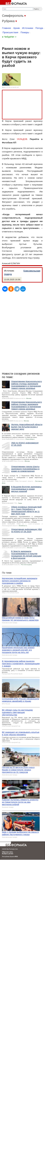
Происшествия (10, 32)
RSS (16, 856)
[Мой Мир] (23, 289)
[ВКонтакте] (5, 289)
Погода (39, 28)
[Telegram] (17, 289)
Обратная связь (7, 852)
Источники (27, 28)
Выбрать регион (7, 853)
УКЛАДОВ (22, 139)
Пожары (25, 32)
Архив (16, 28)
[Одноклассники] (11, 289)
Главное (6, 28)
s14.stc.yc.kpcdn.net (12, 87)
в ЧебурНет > (9, 37)
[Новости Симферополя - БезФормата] (14, 3)
